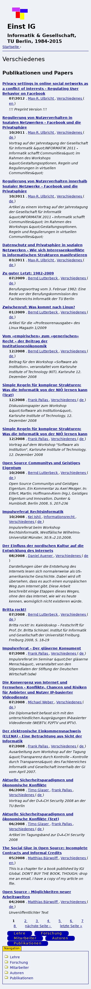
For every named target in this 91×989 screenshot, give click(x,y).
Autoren (60, 938)
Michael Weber (41, 702)
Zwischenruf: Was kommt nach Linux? (38, 307)
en (11, 103)
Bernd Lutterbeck (43, 278)
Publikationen (27, 943)
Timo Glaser (39, 790)
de (11, 137)
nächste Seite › (38, 926)
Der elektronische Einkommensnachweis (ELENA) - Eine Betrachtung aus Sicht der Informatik (42, 736)
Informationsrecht (59, 517)
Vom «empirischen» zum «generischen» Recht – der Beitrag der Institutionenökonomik (40, 341)
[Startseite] (20, 13)
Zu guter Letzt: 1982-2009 (28, 273)
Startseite (11, 47)
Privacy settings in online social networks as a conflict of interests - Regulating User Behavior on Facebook (45, 88)
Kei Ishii (35, 517)
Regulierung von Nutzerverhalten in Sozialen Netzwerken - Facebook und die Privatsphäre (41, 123)
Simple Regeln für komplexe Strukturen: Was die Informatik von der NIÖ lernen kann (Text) (44, 390)
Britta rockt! (14, 610)
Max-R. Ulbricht (41, 98)
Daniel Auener (41, 556)
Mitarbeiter (25, 938)
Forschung (51, 933)
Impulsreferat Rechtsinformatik (32, 512)
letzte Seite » (71, 926)
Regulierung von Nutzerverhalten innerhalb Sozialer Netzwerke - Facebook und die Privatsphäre (44, 186)
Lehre (19, 933)
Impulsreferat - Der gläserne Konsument (41, 648)
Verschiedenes (70, 98)
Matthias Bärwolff (43, 858)
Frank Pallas (38, 400)
